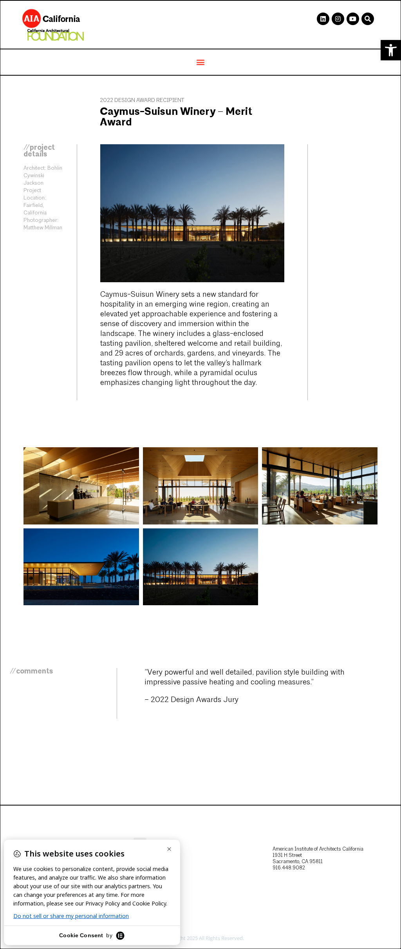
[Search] (367, 19)
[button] (391, 50)
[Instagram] (338, 19)
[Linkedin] (323, 19)
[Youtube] (353, 19)
